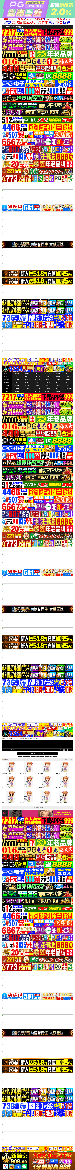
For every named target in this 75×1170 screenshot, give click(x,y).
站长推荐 (6, 379)
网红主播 (27, 373)
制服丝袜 (58, 376)
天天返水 (68, 382)
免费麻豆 (47, 388)
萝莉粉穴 (58, 388)
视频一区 (6, 373)
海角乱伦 (37, 388)
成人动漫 (68, 373)
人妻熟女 (47, 376)
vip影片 (24, 756)
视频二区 (6, 376)
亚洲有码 (47, 373)
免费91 (27, 388)
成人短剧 (37, 391)
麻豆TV (27, 385)
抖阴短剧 (58, 391)
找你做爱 (37, 379)
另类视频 (68, 376)
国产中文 (17, 391)
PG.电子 (51, 756)
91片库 (48, 385)
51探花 (37, 385)
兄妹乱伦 (27, 391)
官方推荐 (6, 382)
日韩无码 (68, 391)
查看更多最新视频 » (37, 807)
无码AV (7, 385)
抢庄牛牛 (27, 382)
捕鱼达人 (17, 382)
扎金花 (58, 382)
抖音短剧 (17, 385)
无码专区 (6, 388)
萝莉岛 (68, 385)
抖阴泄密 (68, 388)
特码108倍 (37, 756)
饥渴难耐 (27, 379)
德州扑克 (37, 382)
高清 (61, 750)
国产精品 (17, 373)
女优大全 (58, 385)
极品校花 (47, 391)
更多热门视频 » (69, 759)
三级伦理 (17, 376)
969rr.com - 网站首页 (14, 27)
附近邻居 (17, 379)
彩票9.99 (47, 382)
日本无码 (37, 373)
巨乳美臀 (37, 376)
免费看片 (17, 388)
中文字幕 (27, 376)
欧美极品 (58, 373)
